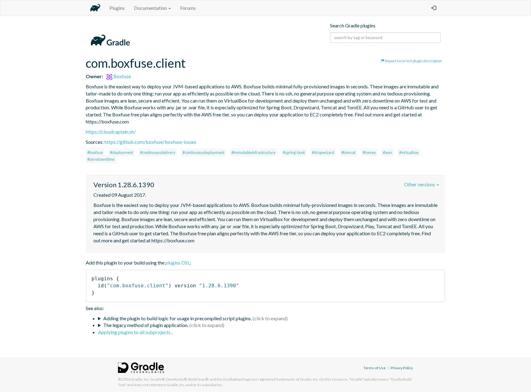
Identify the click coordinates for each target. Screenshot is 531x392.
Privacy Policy (402, 368)
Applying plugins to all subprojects (134, 332)
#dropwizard (323, 152)
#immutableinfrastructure (253, 152)
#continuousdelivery (157, 152)
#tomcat (348, 152)
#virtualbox (409, 152)
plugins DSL (177, 262)
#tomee (369, 152)
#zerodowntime (101, 159)
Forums (188, 8)
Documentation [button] (151, 8)
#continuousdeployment (203, 152)
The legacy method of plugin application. (145, 325)
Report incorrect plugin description (413, 61)
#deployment (121, 152)
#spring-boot (294, 152)
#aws (387, 152)
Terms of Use (375, 368)
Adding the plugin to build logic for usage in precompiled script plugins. (177, 318)
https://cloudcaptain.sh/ (111, 132)
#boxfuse (95, 152)
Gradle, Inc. (140, 379)
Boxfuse (121, 76)
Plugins (117, 8)
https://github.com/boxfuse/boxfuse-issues (150, 142)
